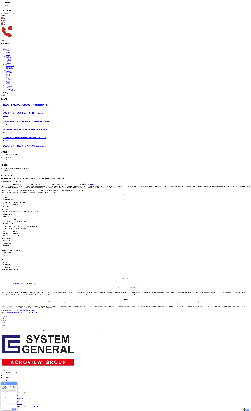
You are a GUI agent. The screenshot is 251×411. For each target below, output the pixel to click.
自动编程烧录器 (94, 330)
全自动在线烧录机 (111, 330)
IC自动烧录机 (11, 330)
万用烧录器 (17, 283)
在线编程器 (8, 63)
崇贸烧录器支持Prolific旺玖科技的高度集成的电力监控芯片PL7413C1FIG (21, 312)
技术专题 (8, 52)
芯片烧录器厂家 (135, 330)
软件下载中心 (9, 71)
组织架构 (8, 79)
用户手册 (8, 75)
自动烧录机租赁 (9, 68)
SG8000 (91, 184)
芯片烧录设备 (18, 330)
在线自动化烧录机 (61, 330)
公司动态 (8, 51)
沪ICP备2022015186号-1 (35, 406)
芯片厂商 (8, 88)
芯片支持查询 (9, 86)
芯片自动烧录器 (78, 330)
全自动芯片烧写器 (102, 330)
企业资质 (8, 82)
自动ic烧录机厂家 (120, 330)
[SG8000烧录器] (126, 287)
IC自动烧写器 (54, 330)
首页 (4, 48)
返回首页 (7, 5)
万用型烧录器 (47, 330)
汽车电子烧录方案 (10, 66)
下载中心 (5, 70)
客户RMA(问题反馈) (10, 90)
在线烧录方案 (9, 67)
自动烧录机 (8, 57)
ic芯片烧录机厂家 (70, 330)
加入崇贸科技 (9, 93)
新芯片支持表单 (9, 89)
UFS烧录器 (8, 60)
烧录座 (7, 61)
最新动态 (5, 49)
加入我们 (5, 92)
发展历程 (8, 81)
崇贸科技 (14, 184)
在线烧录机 (225, 306)
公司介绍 (8, 78)
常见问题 (8, 53)
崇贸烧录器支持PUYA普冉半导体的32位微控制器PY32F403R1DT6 (20, 310)
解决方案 (5, 64)
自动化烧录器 (25, 330)
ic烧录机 (6, 330)
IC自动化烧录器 (39, 330)
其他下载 (8, 74)
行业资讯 (8, 55)
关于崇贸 (5, 77)
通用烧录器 (8, 59)
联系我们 (3, 5)
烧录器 (2, 330)
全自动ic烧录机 (32, 330)
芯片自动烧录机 (86, 330)
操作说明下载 (9, 72)
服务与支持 (5, 85)
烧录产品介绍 (6, 56)
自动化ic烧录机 (127, 330)
